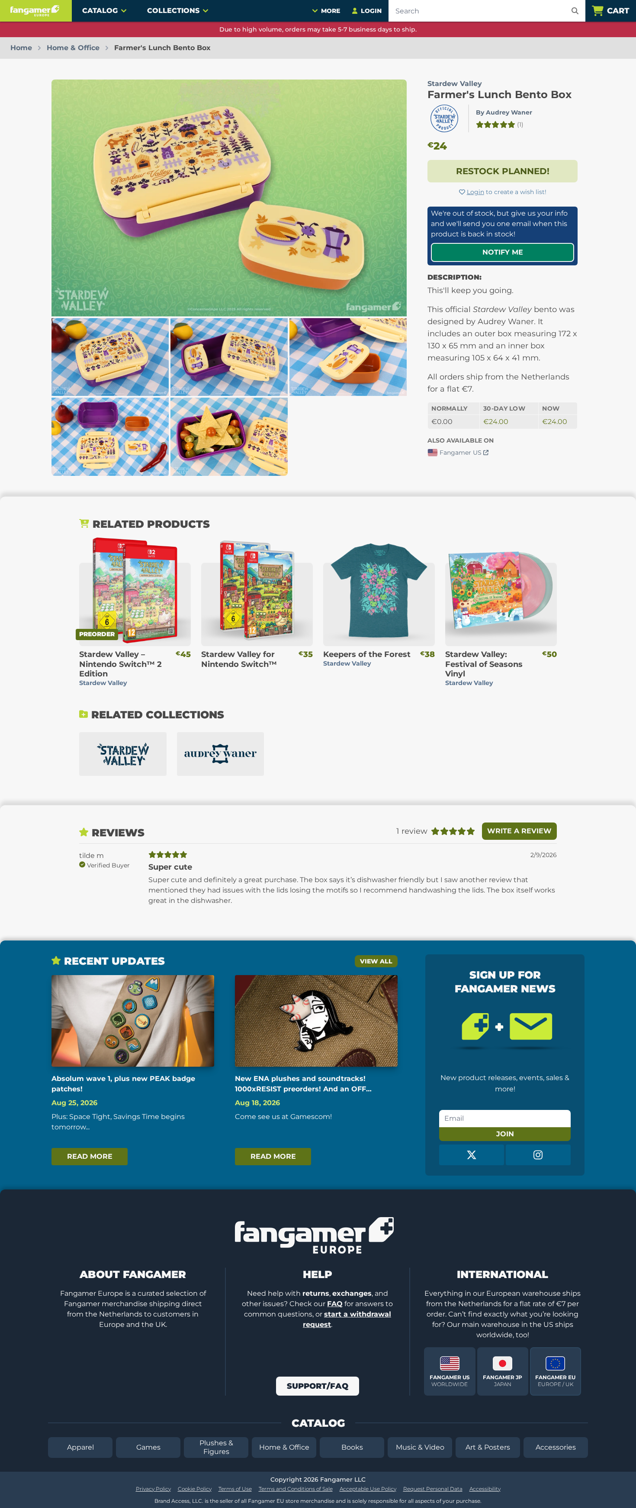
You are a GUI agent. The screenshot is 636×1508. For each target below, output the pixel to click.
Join (505, 1134)
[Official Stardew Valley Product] (444, 118)
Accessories (556, 1447)
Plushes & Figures (216, 1447)
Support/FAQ (317, 1386)
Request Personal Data (433, 1489)
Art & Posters (488, 1447)
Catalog (100, 10)
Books (352, 1447)
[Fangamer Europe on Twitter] (471, 1155)
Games (148, 1447)
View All (376, 961)
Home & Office (284, 1447)
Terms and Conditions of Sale (296, 1489)
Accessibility (485, 1489)
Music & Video (420, 1447)
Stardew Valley (454, 84)
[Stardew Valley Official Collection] (123, 754)
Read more (89, 1156)
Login (475, 192)
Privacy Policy (153, 1489)
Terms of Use (235, 1489)
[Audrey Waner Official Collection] (220, 754)
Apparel (80, 1447)
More (330, 11)
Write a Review (519, 831)
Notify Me (502, 252)
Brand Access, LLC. (178, 1501)
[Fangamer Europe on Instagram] (538, 1155)
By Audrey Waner (504, 112)
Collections (173, 10)
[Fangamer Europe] (36, 11)
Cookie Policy (195, 1489)
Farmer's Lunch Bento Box (499, 94)
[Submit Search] (575, 11)
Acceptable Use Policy (368, 1489)
